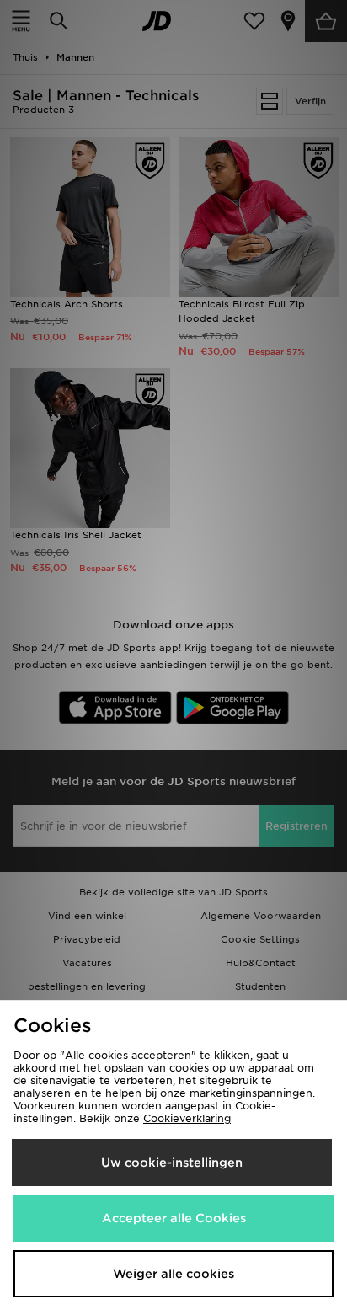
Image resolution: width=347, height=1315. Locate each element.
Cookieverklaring (187, 1118)
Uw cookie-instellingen (172, 1162)
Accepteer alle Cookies (174, 1218)
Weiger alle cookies (173, 1273)
